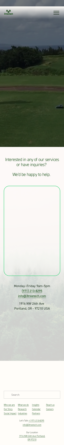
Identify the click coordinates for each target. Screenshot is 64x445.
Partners (36, 413)
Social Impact (10, 413)
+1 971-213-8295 (36, 420)
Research (22, 409)
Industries (22, 413)
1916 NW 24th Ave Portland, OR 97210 (32, 438)
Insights (35, 404)
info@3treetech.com (32, 296)
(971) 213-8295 (32, 291)
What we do (23, 404)
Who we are (9, 404)
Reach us (50, 404)
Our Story (8, 409)
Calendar (36, 409)
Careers (49, 409)
